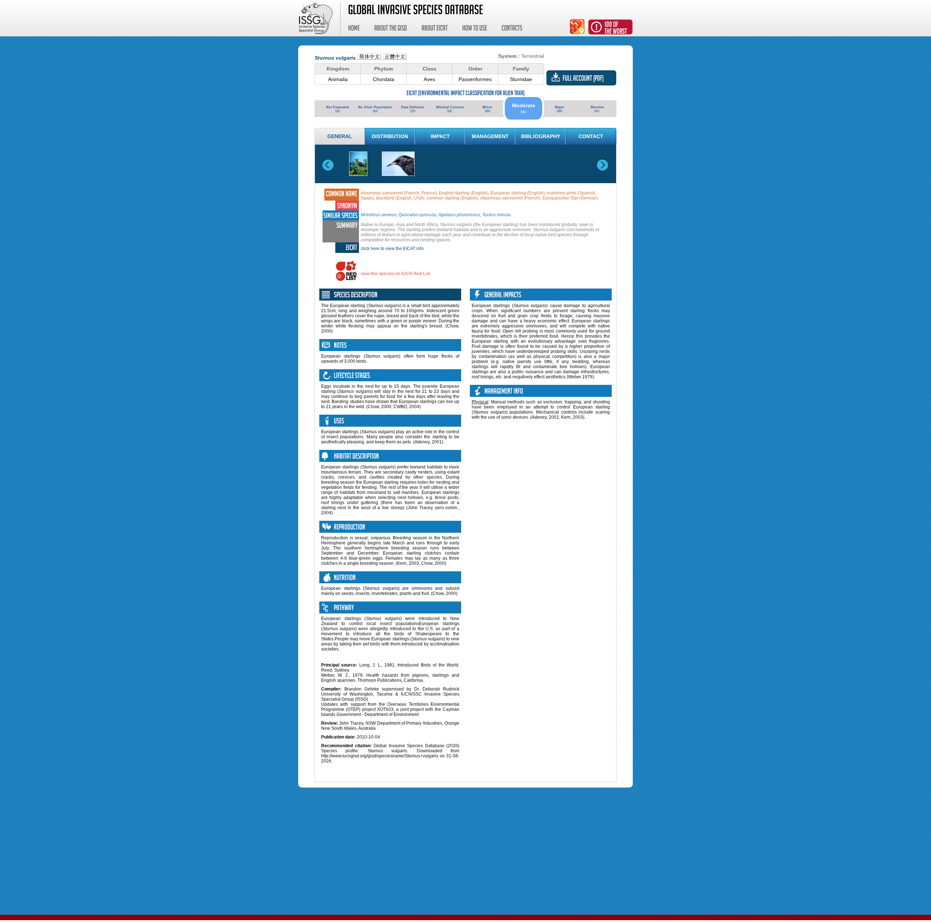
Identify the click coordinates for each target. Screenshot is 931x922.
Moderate (523, 108)
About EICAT (434, 29)
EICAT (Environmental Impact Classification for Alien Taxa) (466, 94)
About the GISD (390, 29)
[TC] (395, 58)
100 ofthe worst (615, 29)
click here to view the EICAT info (392, 248)
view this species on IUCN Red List (395, 273)
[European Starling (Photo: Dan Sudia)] (358, 164)
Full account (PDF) (583, 79)
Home (354, 29)
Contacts (512, 29)
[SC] (369, 58)
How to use (474, 29)
